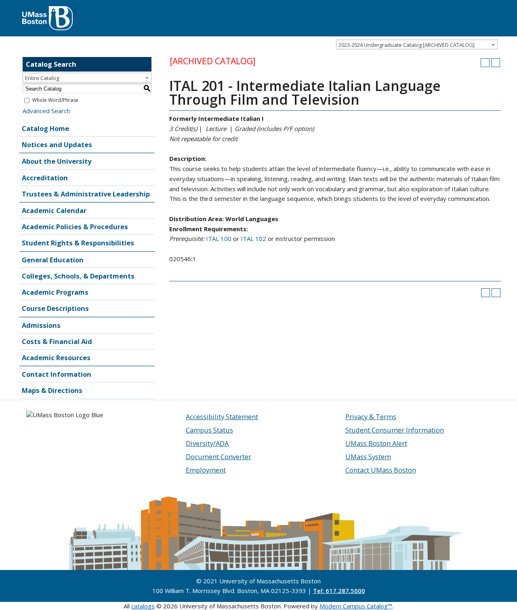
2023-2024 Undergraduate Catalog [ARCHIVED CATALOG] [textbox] (406, 45)
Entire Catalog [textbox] (42, 78)
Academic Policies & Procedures (75, 226)
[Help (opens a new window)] (495, 62)
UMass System (368, 456)
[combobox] (417, 44)
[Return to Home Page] (47, 10)
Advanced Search (46, 111)
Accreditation (45, 177)
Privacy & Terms (370, 416)
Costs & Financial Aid (57, 341)
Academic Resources (56, 357)
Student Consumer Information (394, 430)
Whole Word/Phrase (55, 100)
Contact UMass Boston (380, 470)
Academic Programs (55, 292)
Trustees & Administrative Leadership (86, 193)
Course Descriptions (55, 308)
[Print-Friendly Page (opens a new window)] (485, 62)
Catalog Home (45, 128)
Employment (206, 470)
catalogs (143, 606)
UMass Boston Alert (376, 443)
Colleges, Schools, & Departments (78, 276)
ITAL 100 (218, 238)
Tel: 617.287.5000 (339, 591)
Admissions (41, 325)
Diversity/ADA (207, 443)
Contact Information (56, 374)
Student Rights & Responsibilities (78, 242)
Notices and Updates (57, 144)
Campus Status (209, 430)
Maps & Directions (52, 390)
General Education (53, 259)
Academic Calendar (54, 210)
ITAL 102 (253, 238)
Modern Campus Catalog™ (355, 606)
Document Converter (218, 456)
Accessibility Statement (222, 416)
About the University (56, 161)
